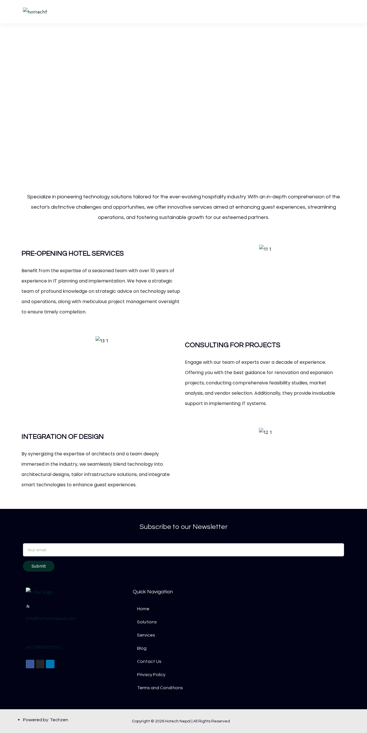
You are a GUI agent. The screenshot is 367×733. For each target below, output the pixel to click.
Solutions (238, 11)
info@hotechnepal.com (50, 618)
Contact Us (325, 11)
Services (269, 11)
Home (209, 11)
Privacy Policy (151, 674)
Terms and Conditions (160, 687)
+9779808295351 (44, 647)
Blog (295, 11)
